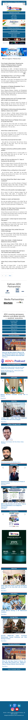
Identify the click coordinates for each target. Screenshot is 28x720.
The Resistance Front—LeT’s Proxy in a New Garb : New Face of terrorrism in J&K (13, 76)
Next (10, 275)
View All (4, 372)
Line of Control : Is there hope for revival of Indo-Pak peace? (13, 219)
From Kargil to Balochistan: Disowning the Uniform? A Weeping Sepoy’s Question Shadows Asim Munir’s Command (12, 65)
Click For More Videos (14, 666)
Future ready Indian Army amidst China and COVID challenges (12, 230)
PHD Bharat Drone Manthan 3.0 (14, 28)
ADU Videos (14, 332)
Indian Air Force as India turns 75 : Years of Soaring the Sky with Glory (12, 160)
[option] (8, 290)
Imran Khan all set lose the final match (11, 139)
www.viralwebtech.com (19, 712)
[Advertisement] (14, 682)
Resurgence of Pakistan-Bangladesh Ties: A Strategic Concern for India (13, 87)
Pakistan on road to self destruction (10, 199)
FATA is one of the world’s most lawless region (13, 190)
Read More (5, 355)
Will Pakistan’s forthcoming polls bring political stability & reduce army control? (13, 110)
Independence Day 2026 (14, 12)
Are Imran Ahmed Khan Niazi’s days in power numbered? (13, 180)
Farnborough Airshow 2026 (14, 33)
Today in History (14, 326)
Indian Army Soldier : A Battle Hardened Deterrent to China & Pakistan (11, 240)
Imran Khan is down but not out (9, 130)
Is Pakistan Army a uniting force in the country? (13, 170)
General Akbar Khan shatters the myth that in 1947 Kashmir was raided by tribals (13, 251)
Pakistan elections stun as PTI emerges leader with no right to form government (13, 99)
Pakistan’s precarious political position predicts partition (13, 149)
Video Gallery (14, 18)
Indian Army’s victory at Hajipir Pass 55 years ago (13, 262)
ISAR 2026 (14, 15)
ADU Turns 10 (14, 329)
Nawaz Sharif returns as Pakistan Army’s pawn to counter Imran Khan (13, 120)
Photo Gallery (14, 16)
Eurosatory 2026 (14, 321)
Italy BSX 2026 (14, 30)
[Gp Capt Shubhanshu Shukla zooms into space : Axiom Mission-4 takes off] (14, 625)
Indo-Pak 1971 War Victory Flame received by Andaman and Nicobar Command (13, 208)
